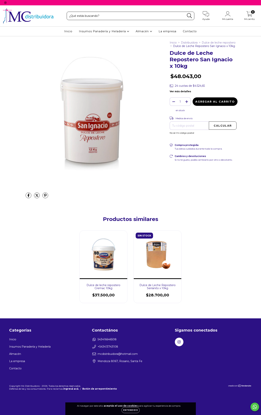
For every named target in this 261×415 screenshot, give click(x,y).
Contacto (190, 31)
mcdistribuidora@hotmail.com (118, 354)
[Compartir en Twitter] (37, 197)
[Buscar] (189, 15)
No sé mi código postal (182, 132)
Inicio (68, 31)
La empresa (167, 31)
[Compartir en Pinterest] (45, 197)
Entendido (130, 410)
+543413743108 (108, 346)
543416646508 (107, 339)
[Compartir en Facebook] (29, 197)
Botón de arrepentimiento (99, 388)
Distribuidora (189, 42)
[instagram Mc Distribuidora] (5, 2)
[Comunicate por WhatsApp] (254, 407)
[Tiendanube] (240, 386)
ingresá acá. (71, 388)
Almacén (143, 31)
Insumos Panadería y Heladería (103, 31)
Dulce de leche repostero (219, 42)
